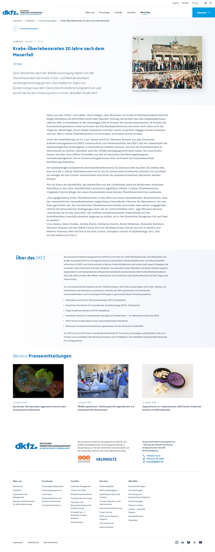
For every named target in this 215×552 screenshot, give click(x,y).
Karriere (104, 481)
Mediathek (132, 520)
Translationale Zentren (51, 505)
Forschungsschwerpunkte (52, 486)
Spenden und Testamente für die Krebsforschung (23, 503)
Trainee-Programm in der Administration (110, 503)
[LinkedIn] (182, 542)
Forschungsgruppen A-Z (52, 490)
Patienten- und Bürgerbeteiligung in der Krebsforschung (81, 505)
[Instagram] (176, 542)
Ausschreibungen (135, 501)
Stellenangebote (107, 486)
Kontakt (185, 2)
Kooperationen (77, 522)
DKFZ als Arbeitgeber (109, 490)
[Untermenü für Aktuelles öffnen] (145, 12)
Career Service (106, 512)
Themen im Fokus (135, 505)
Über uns (17, 481)
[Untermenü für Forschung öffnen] (104, 12)
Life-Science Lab (107, 523)
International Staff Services (111, 508)
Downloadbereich (135, 516)
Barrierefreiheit (50, 542)
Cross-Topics (47, 494)
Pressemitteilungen (136, 486)
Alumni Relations (106, 527)
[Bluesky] (188, 542)
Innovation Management (81, 486)
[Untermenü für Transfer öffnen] (118, 12)
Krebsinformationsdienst (81, 494)
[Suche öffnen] (211, 3)
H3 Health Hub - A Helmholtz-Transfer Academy (79, 515)
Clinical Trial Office (78, 490)
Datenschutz (33, 542)
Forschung (47, 481)
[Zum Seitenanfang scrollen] (207, 538)
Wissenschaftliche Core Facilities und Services (51, 500)
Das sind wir (18, 486)
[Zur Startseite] (23, 12)
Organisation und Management (20, 496)
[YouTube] (200, 542)
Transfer (75, 481)
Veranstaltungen (135, 490)
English (176, 2)
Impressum (18, 542)
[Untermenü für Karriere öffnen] (131, 12)
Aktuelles (133, 481)
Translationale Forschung (81, 498)
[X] (194, 542)
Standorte (17, 490)
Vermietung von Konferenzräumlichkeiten (139, 496)
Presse (195, 2)
